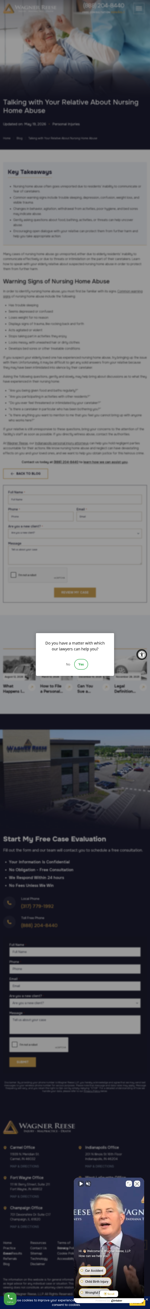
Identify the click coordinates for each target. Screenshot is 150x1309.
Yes (81, 664)
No (68, 664)
